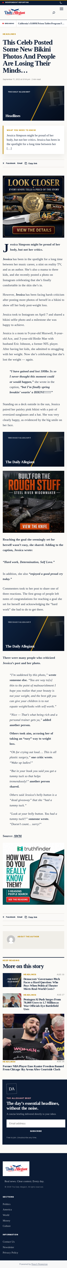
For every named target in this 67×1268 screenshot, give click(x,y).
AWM (18, 836)
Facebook (10, 163)
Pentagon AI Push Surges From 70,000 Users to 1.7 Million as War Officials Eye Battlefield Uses (42, 1004)
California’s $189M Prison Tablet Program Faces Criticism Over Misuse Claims (41, 23)
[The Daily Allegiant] (14, 12)
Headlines (9, 34)
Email (19, 163)
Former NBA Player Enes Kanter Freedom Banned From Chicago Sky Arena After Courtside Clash (33, 1068)
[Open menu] (61, 12)
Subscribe (36, 1131)
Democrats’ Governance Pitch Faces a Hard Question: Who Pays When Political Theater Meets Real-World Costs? (42, 983)
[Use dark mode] (61, 2)
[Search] (53, 12)
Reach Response (39, 1264)
